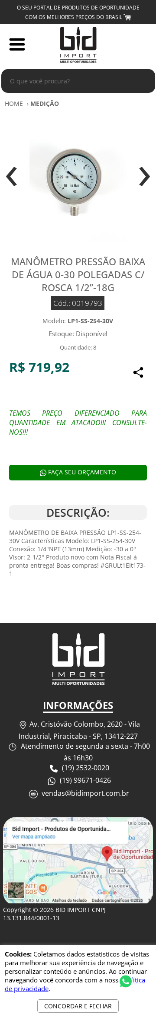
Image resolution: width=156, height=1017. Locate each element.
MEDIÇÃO (44, 103)
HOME (14, 103)
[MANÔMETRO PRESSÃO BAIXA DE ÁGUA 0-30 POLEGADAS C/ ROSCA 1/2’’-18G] (78, 178)
